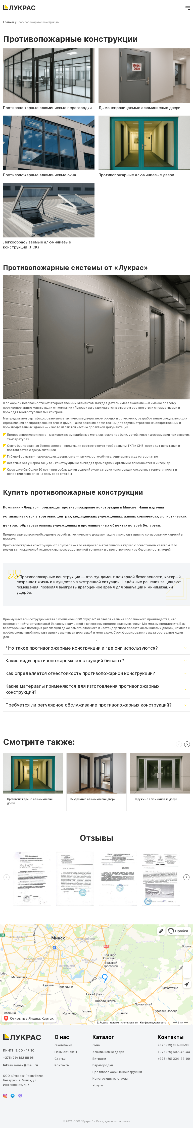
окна (71, 456)
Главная (9, 22)
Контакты (62, 1065)
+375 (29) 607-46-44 (174, 1052)
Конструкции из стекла (110, 1078)
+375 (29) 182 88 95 (18, 1058)
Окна (96, 1045)
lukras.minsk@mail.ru (20, 1065)
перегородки (46, 456)
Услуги (97, 1085)
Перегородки (102, 1065)
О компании (63, 1045)
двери (62, 456)
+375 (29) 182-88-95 (173, 1045)
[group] (33, 782)
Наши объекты (66, 1052)
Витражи (99, 1059)
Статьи (60, 1059)
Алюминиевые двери (108, 1052)
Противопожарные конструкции (117, 1072)
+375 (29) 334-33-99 (174, 1059)
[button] (179, 744)
